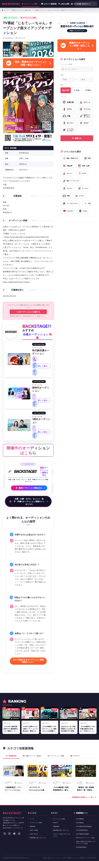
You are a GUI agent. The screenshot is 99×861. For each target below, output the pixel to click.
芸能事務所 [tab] (13, 756)
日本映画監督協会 (81, 847)
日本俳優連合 (80, 822)
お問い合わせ (34, 834)
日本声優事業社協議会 (82, 834)
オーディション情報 (36, 822)
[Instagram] (9, 833)
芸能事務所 (56, 826)
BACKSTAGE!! (11, 4)
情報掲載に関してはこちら (38, 837)
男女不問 (65, 90)
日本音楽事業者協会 (82, 830)
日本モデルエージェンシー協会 (85, 837)
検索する (78, 138)
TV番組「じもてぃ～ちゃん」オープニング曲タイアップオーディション (57, 10)
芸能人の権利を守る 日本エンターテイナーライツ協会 (86, 842)
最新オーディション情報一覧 (21, 10)
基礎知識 (32, 826)
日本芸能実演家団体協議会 (84, 826)
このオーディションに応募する (28, 312)
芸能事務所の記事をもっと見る (83, 797)
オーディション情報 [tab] (57, 756)
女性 (77, 90)
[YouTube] (14, 833)
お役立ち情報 (34, 830)
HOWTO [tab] (76, 756)
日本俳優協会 (80, 819)
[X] (4, 833)
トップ (6, 10)
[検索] (94, 4)
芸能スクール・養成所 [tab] (33, 756)
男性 (89, 90)
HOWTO (55, 822)
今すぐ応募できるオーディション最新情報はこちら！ (28, 661)
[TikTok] (19, 833)
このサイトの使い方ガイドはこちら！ (61, 835)
